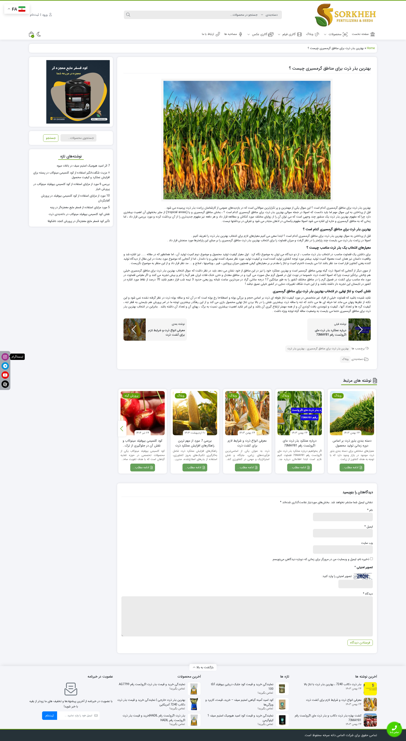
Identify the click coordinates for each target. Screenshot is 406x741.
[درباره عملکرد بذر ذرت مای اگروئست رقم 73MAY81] (299, 413)
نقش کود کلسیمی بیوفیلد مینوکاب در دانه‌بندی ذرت (79, 214)
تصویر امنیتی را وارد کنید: (337, 576)
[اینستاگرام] (5, 357)
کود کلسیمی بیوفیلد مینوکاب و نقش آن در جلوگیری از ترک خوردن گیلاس (142, 443)
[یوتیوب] (5, 375)
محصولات (335, 34)
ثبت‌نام (49, 715)
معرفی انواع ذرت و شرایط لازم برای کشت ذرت (247, 443)
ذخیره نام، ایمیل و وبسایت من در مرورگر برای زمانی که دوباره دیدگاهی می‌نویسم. (320, 559)
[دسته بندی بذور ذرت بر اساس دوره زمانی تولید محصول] (352, 413)
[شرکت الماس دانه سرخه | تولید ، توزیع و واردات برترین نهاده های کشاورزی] (345, 15)
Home (371, 48)
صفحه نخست (360, 34)
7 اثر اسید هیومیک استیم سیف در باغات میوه (83, 165)
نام (370, 510)
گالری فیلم (288, 34)
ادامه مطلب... (350, 467)
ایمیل (368, 526)
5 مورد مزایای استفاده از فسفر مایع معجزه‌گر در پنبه (80, 207)
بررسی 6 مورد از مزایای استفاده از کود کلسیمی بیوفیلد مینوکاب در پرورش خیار (71, 186)
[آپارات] (5, 384)
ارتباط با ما (208, 34)
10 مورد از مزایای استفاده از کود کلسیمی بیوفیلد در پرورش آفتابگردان (75, 198)
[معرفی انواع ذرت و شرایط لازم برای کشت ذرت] (247, 413)
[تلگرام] (5, 366)
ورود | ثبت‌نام (39, 14)
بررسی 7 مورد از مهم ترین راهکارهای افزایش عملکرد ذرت (194, 443)
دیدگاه (368, 593)
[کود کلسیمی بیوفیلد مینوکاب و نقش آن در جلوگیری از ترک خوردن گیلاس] (143, 413)
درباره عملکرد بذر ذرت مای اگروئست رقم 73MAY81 (299, 443)
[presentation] (122, 429)
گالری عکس (259, 34)
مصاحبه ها (230, 34)
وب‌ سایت (367, 543)
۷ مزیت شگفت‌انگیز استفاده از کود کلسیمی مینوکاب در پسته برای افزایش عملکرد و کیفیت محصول (71, 175)
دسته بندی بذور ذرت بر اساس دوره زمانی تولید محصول (352, 443)
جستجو (51, 137)
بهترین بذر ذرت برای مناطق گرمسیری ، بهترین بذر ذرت (318, 348)
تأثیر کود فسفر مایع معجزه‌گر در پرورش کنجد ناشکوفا (79, 221)
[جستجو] (128, 15)
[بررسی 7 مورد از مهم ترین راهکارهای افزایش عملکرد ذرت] (195, 413)
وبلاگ (309, 34)
